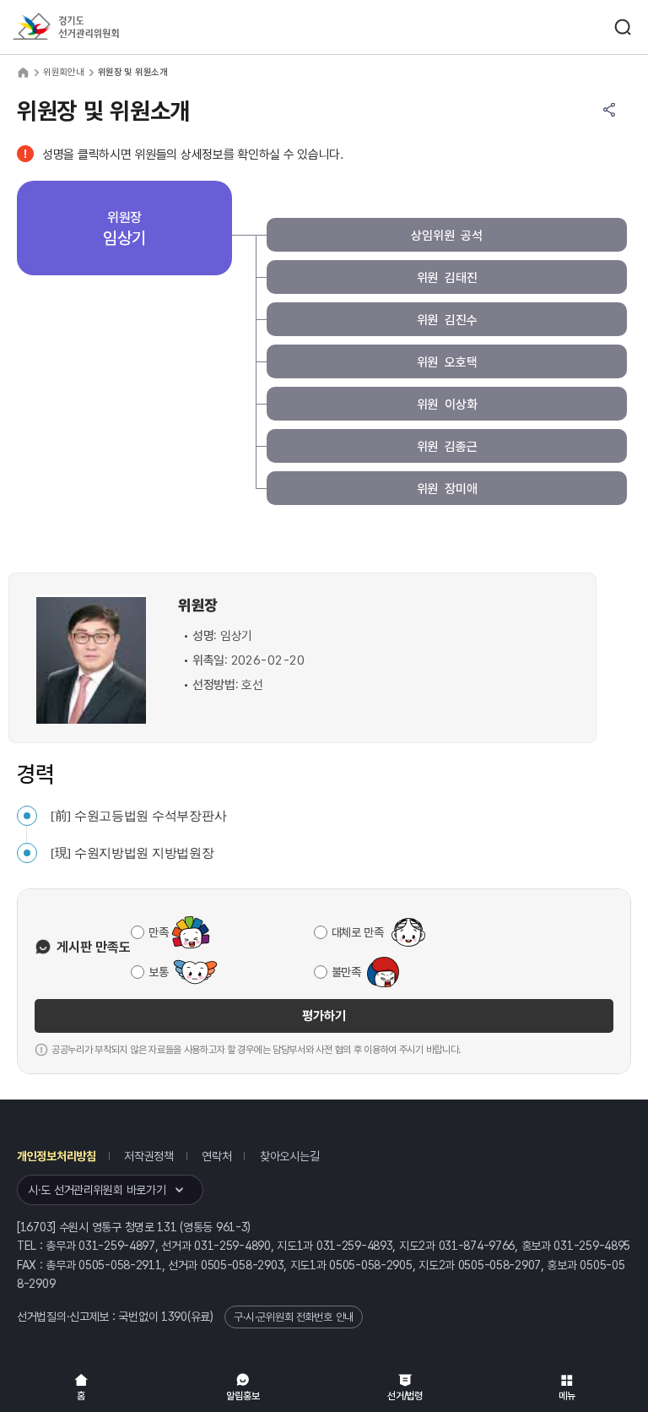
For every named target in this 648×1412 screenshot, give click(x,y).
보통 (158, 972)
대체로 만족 (358, 932)
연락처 (216, 1156)
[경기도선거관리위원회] (97, 27)
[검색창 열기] (623, 27)
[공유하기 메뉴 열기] (609, 109)
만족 (158, 932)
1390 (174, 1316)
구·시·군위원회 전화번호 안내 (294, 1317)
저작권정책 (149, 1156)
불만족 (346, 972)
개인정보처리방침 (56, 1156)
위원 (447, 277)
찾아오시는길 (289, 1156)
